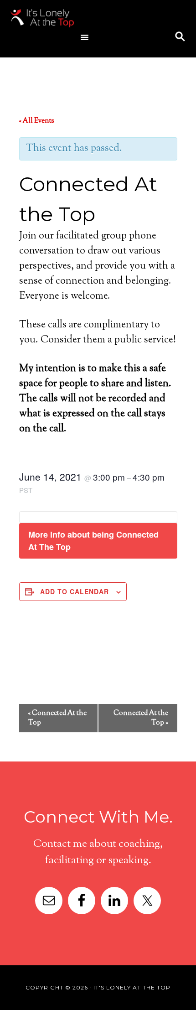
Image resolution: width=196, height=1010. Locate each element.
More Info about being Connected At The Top (93, 540)
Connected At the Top (57, 718)
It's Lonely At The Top (81, 18)
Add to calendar (74, 591)
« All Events (36, 121)
